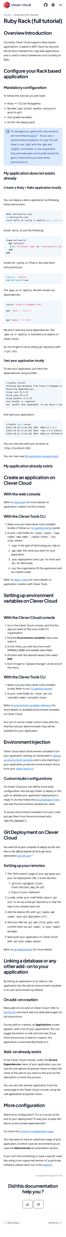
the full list (10, 1012)
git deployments (23, 949)
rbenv (33, 135)
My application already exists (41, 456)
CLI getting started (42, 528)
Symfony (54, 1222)
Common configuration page (36, 1131)
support (47, 1165)
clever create (21, 579)
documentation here (48, 799)
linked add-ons (24, 768)
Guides (7, 14)
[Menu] (60, 5)
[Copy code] (58, 214)
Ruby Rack (13, 1222)
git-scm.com (24, 855)
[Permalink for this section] (55, 33)
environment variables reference (33, 705)
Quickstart (20, 502)
